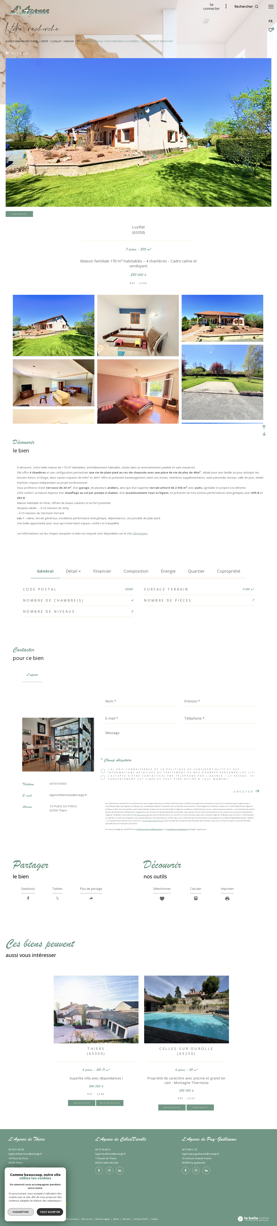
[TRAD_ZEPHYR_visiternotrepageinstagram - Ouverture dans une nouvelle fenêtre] (109, 1170)
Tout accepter (50, 1212)
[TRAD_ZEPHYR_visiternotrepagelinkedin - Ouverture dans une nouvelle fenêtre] (119, 1170)
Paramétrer (21, 1212)
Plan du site (87, 1219)
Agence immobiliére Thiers (22, 41)
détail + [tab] (73, 571)
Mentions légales (102, 1219)
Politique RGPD (141, 1219)
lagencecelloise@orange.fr (110, 1153)
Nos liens (126, 1219)
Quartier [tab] (196, 571)
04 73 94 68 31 (103, 1149)
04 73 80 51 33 (189, 1149)
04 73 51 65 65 (16, 1149)
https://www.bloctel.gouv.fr (153, 820)
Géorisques (140, 533)
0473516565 (58, 783)
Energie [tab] (168, 571)
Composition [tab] (136, 571)
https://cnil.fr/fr (142, 815)
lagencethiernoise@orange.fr (68, 795)
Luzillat (56, 41)
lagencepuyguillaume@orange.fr (200, 1153)
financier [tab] (102, 571)
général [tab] (45, 571)
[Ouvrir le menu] (271, 6)
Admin (116, 1219)
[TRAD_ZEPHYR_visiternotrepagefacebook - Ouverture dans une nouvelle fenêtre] (99, 1170)
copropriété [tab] (228, 571)
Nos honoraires (71, 1219)
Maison (69, 41)
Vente (44, 41)
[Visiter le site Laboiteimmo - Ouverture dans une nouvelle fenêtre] (253, 1219)
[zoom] (53, 355)
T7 (78, 41)
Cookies (154, 1219)
